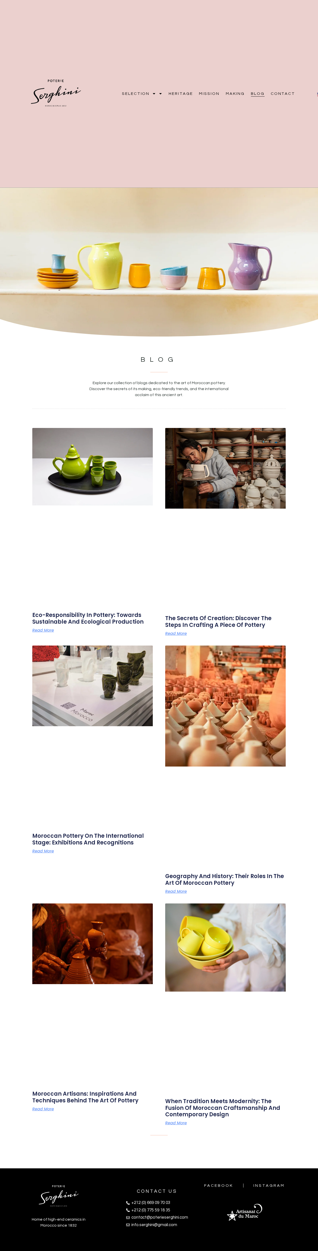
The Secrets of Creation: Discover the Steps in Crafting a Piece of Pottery (218, 621)
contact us (157, 1191)
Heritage (181, 94)
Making (235, 94)
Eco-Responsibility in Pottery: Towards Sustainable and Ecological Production (88, 618)
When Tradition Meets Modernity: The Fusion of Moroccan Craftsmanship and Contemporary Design (222, 1107)
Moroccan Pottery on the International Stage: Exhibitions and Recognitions (88, 839)
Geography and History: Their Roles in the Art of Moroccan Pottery (224, 879)
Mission (209, 94)
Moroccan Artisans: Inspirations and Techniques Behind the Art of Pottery (85, 1097)
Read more (43, 630)
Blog (258, 94)
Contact (283, 94)
